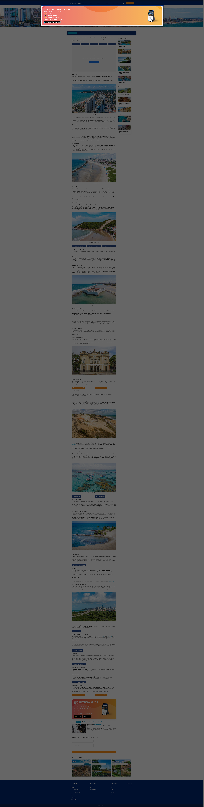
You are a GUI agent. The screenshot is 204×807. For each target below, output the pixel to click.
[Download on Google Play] (48, 22)
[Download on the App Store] (56, 22)
